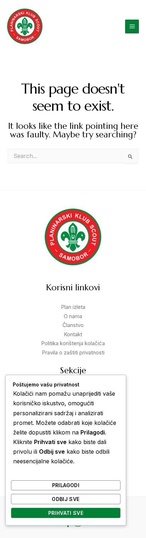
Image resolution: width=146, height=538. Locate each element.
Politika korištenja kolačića (73, 343)
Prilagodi (65, 485)
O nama (73, 316)
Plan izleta (73, 307)
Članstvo (73, 325)
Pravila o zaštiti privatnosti (73, 352)
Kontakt (73, 334)
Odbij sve (65, 499)
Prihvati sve (65, 513)
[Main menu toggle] (132, 26)
